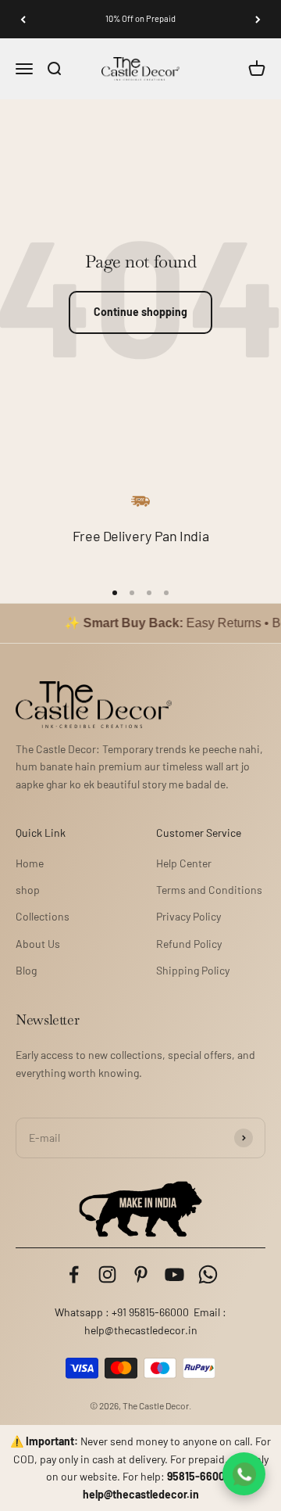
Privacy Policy (188, 916)
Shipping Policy (192, 970)
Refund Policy (189, 943)
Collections (42, 916)
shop (28, 889)
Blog (26, 970)
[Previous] (23, 19)
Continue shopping (140, 311)
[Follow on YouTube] (174, 1274)
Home (30, 863)
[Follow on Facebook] (73, 1274)
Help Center (184, 863)
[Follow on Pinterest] (140, 1274)
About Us (38, 943)
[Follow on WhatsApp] (208, 1274)
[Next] (258, 19)
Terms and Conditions (209, 889)
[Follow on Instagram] (107, 1274)
